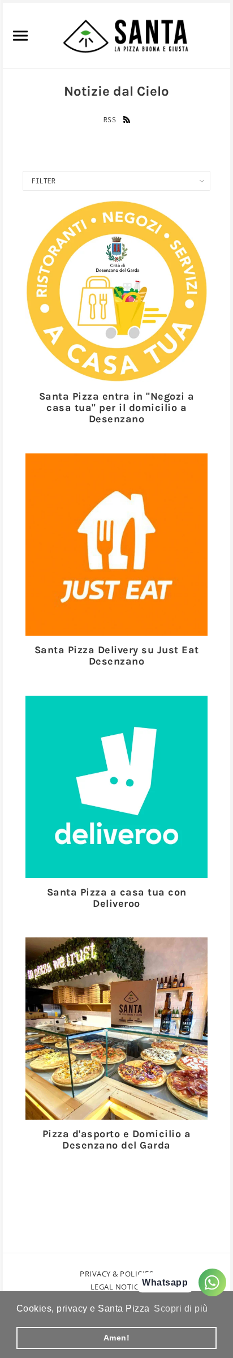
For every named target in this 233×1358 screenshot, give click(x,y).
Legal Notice (116, 1287)
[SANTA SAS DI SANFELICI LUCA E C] (125, 34)
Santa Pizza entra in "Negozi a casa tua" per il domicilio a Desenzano (117, 407)
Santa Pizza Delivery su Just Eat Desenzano (116, 655)
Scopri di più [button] (181, 1308)
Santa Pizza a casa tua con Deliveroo (117, 898)
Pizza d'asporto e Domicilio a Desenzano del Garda (116, 1139)
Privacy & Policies (116, 1274)
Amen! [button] (116, 1337)
